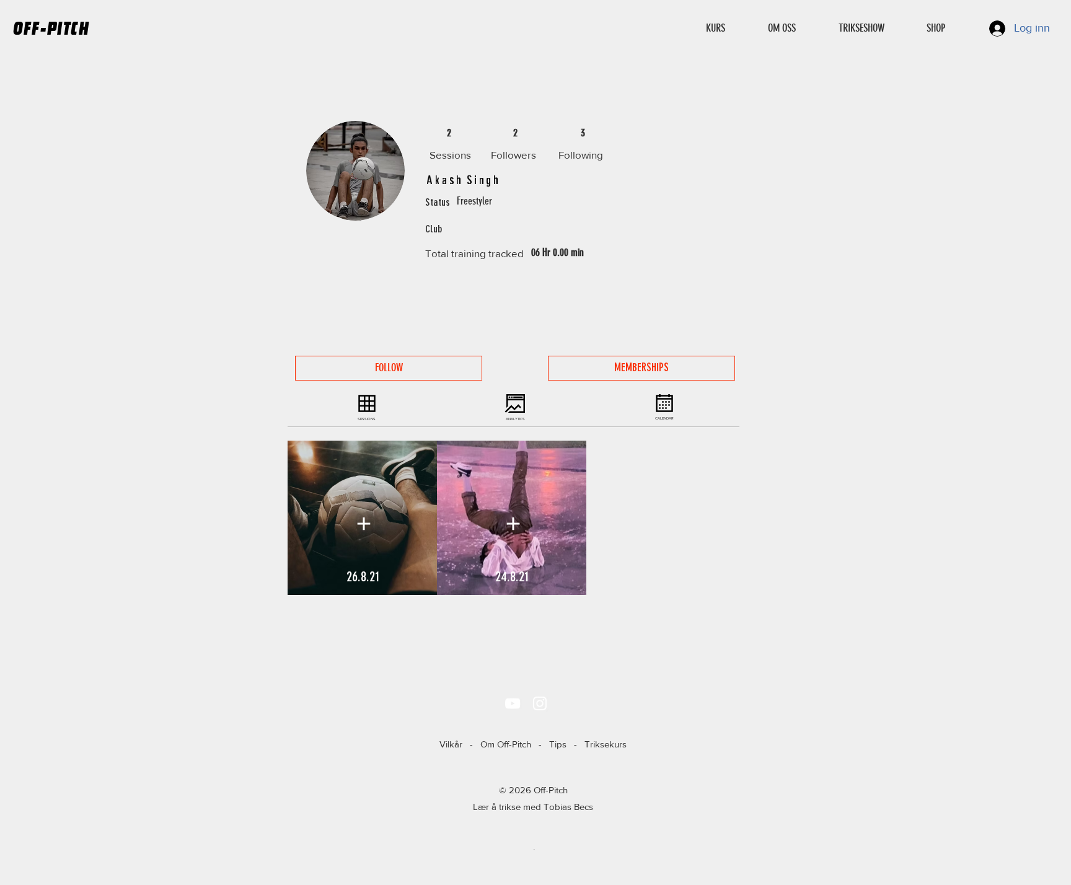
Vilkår (450, 744)
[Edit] (363, 523)
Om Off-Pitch (505, 744)
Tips (557, 744)
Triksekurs (605, 744)
